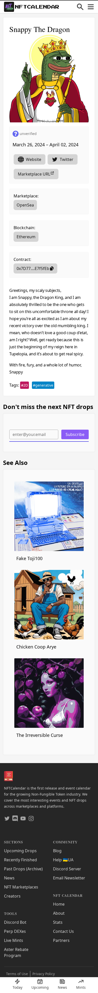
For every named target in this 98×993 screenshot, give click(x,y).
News (9, 878)
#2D (24, 385)
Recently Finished (20, 860)
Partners (61, 940)
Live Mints (13, 940)
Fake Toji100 (29, 558)
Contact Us (63, 931)
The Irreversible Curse (39, 735)
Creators (12, 896)
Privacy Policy (43, 973)
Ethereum (26, 236)
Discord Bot (15, 922)
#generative (43, 385)
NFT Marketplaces (21, 887)
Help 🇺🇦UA (63, 860)
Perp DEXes (15, 931)
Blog (57, 850)
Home (59, 904)
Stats (58, 922)
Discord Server (67, 869)
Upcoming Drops (20, 850)
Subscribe (75, 434)
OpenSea (25, 205)
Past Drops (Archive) (23, 869)
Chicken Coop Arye (36, 647)
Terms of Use (17, 973)
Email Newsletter (69, 878)
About (59, 913)
